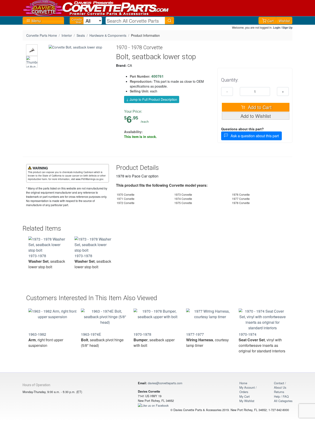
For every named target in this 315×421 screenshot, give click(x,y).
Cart (270, 20)
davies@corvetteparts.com (165, 383)
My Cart (244, 396)
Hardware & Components (107, 35)
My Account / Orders (248, 389)
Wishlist (284, 20)
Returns (279, 392)
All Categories (283, 401)
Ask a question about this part (253, 135)
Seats (81, 35)
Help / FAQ (281, 396)
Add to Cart (259, 107)
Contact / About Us (280, 385)
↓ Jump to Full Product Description (151, 99)
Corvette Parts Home (41, 35)
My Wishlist (246, 401)
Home (243, 383)
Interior (67, 35)
